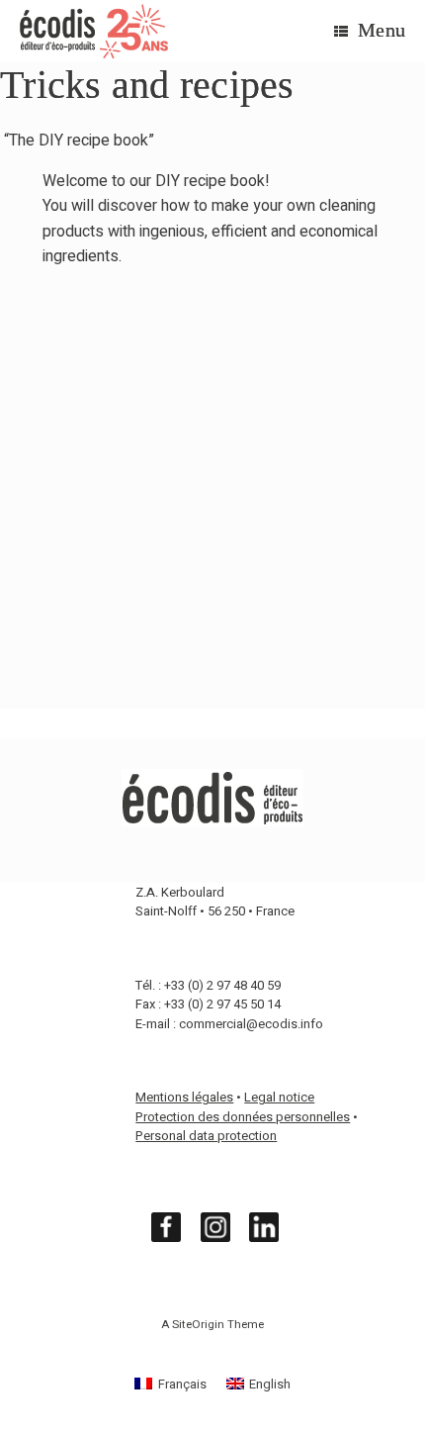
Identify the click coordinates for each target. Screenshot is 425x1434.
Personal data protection (206, 1135)
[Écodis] (94, 31)
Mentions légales (184, 1097)
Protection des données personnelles (242, 1116)
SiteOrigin (198, 1324)
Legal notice (279, 1097)
